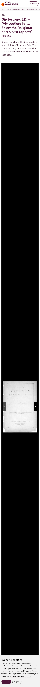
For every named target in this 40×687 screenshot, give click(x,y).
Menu (34, 4)
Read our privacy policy (21, 676)
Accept (6, 682)
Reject (16, 682)
